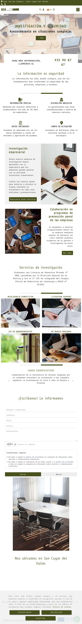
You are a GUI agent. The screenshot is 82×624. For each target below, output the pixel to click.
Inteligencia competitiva (21, 296)
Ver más (67, 253)
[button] (43, 9)
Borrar (59, 474)
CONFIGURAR (25, 612)
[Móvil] (53, 9)
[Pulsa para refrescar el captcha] (15, 444)
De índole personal (61, 331)
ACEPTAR (40, 618)
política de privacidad (34, 457)
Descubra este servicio (23, 199)
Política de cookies (62, 607)
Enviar (23, 474)
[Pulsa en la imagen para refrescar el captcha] (10, 444)
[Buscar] (40, 9)
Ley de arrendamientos (20, 331)
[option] (41, 380)
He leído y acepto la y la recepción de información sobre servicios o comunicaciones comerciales (40, 458)
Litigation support (61, 296)
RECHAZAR (56, 612)
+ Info (40, 38)
